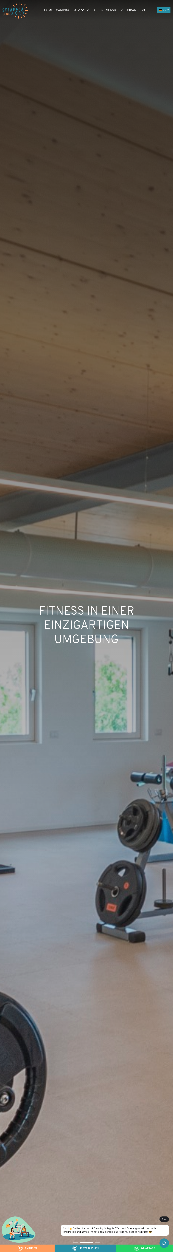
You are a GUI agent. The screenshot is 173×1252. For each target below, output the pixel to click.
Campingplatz (68, 10)
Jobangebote (137, 10)
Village (93, 10)
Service (112, 10)
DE (164, 10)
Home (48, 10)
